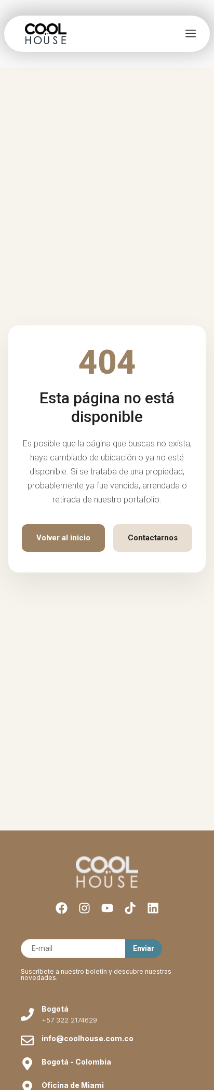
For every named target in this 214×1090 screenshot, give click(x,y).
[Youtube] (107, 908)
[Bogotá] (27, 1014)
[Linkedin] (153, 908)
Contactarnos (153, 537)
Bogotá (55, 1008)
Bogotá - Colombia (76, 1061)
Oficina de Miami (73, 1085)
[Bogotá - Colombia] (27, 1063)
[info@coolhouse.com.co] (27, 1040)
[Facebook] (61, 908)
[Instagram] (84, 908)
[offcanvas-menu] (190, 34)
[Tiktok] (130, 908)
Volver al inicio (63, 537)
